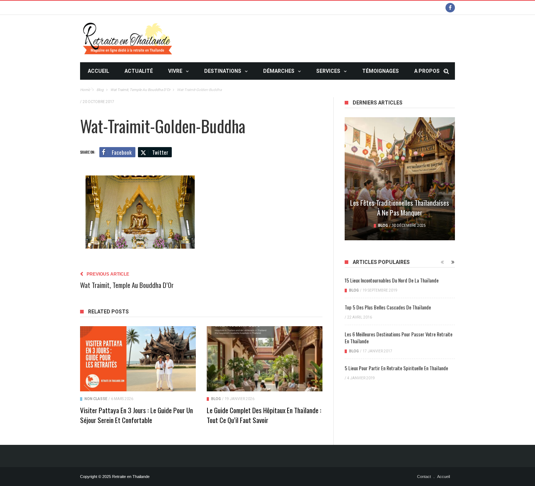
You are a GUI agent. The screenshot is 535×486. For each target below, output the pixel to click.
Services (328, 71)
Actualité (138, 71)
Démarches (278, 71)
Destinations (222, 71)
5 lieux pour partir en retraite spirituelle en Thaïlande (396, 368)
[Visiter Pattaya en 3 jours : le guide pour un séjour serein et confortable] (138, 358)
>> (91, 88)
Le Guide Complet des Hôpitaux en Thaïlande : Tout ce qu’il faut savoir (264, 415)
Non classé (95, 399)
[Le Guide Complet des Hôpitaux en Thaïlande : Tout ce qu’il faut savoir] (264, 358)
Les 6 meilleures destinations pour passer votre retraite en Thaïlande (398, 337)
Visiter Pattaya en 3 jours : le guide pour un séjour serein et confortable (136, 415)
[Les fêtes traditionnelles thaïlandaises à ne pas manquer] (400, 178)
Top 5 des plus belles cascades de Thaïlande (388, 307)
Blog (216, 399)
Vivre (175, 71)
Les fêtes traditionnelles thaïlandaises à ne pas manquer (399, 207)
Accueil (98, 71)
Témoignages (380, 71)
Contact (424, 476)
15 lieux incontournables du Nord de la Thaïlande (392, 280)
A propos (427, 71)
